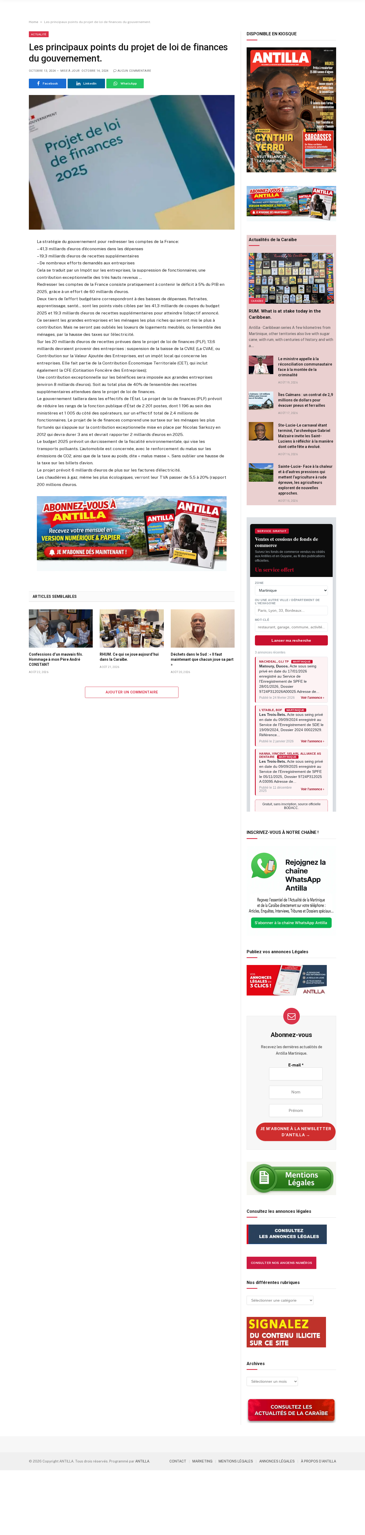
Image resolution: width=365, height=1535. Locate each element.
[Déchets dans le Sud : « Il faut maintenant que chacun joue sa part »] (203, 628)
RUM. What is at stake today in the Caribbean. (285, 314)
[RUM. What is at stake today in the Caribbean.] (291, 278)
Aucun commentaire (134, 71)
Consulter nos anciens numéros (281, 1263)
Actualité (38, 34)
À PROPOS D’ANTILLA (318, 1461)
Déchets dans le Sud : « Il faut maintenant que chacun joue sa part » (202, 659)
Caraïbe (257, 300)
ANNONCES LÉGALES (277, 1461)
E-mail (296, 1065)
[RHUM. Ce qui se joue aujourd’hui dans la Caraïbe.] (132, 628)
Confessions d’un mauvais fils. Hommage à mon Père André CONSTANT (56, 659)
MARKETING (202, 1461)
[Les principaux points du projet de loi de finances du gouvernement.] (132, 162)
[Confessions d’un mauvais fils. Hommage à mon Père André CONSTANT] (61, 628)
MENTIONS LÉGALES (236, 1461)
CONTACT (177, 1461)
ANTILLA (142, 1461)
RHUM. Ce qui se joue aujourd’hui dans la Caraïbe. (129, 657)
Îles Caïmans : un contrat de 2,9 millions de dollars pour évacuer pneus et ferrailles (305, 400)
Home (33, 22)
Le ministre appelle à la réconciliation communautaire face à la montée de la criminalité (305, 367)
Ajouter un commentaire (132, 692)
